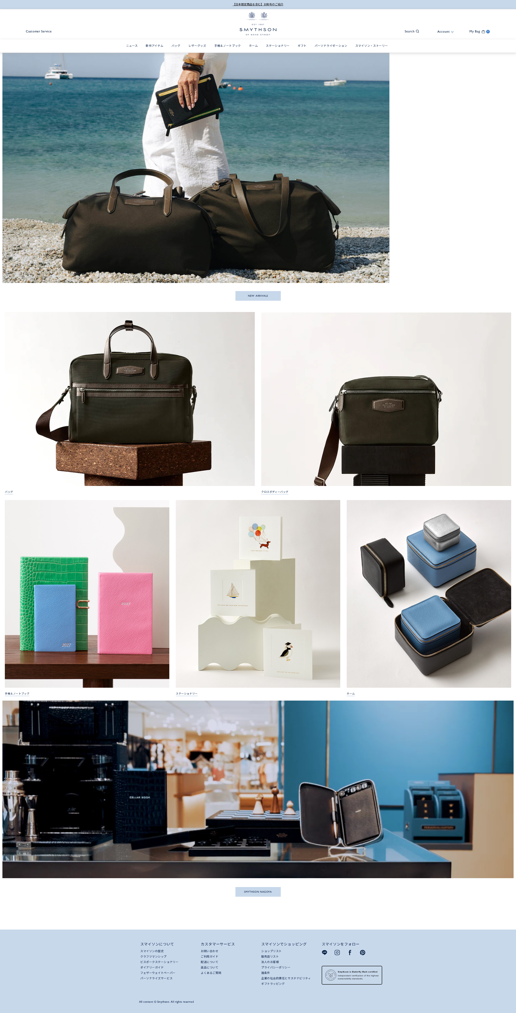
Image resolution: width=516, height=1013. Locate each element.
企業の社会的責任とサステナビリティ (286, 978)
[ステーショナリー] (279, 50)
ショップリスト (271, 951)
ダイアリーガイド (152, 967)
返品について (209, 967)
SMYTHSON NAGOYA (258, 891)
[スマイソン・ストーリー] (372, 50)
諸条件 (265, 973)
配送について (209, 962)
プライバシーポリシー (276, 967)
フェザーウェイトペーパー (158, 973)
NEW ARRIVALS (258, 295)
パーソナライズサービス (156, 978)
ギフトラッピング (273, 983)
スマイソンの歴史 (152, 951)
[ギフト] (303, 50)
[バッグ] (177, 50)
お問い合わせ (209, 951)
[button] (410, 31)
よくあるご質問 (211, 973)
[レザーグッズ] (198, 50)
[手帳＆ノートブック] (228, 50)
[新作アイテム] (155, 50)
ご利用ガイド (209, 956)
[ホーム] (254, 50)
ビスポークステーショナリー (159, 962)
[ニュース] (133, 50)
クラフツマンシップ (153, 956)
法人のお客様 (270, 962)
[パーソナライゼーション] (332, 50)
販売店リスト (270, 956)
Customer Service (39, 31)
